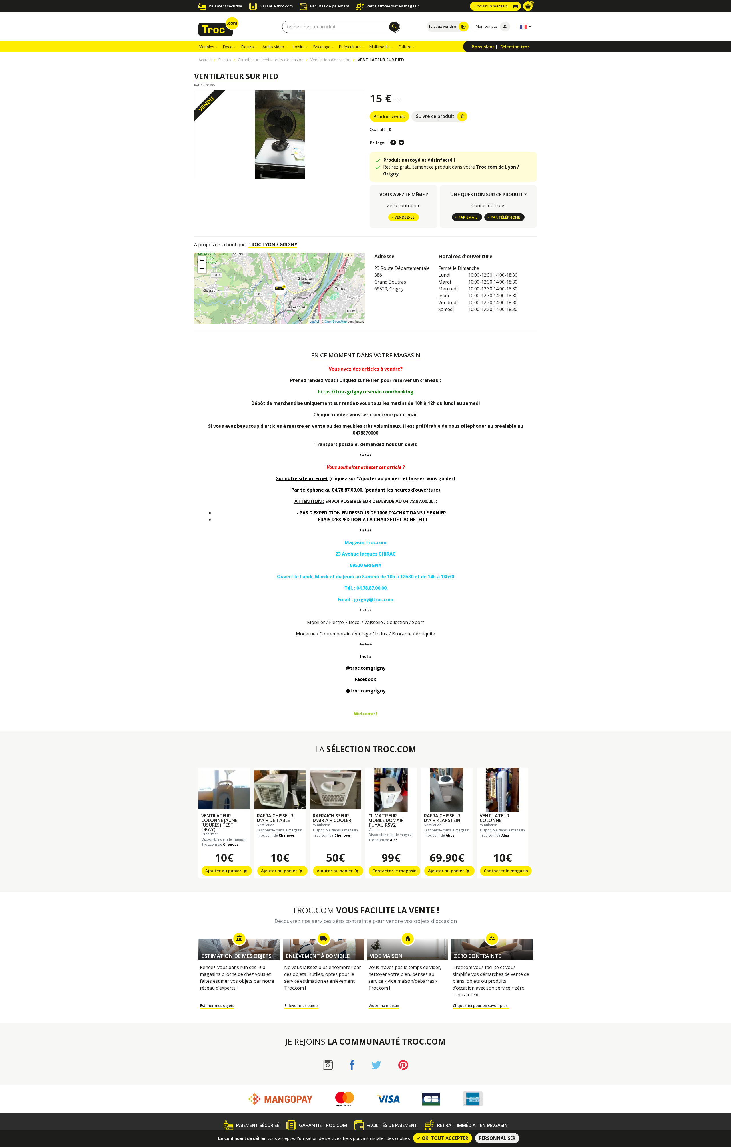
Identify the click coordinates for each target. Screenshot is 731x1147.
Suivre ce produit (440, 116)
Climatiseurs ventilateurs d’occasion (271, 59)
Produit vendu (389, 116)
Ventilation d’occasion (330, 59)
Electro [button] (247, 46)
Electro (224, 59)
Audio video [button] (273, 46)
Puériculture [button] (350, 46)
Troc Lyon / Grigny (272, 244)
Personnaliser (497, 1138)
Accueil (204, 59)
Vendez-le (404, 217)
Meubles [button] (206, 46)
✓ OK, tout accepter (442, 1138)
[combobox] (341, 26)
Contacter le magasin (394, 870)
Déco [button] (228, 46)
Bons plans (483, 46)
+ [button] (202, 260)
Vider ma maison (384, 1005)
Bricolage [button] (321, 46)
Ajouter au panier (226, 870)
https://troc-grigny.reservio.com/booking (365, 392)
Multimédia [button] (379, 46)
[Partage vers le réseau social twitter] (401, 142)
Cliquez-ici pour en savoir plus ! (481, 1005)
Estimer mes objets (217, 1005)
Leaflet (314, 321)
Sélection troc (515, 46)
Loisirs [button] (298, 46)
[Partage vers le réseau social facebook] (393, 142)
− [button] (202, 268)
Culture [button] (404, 46)
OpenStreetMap (336, 321)
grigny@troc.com (373, 599)
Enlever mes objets (301, 1005)
